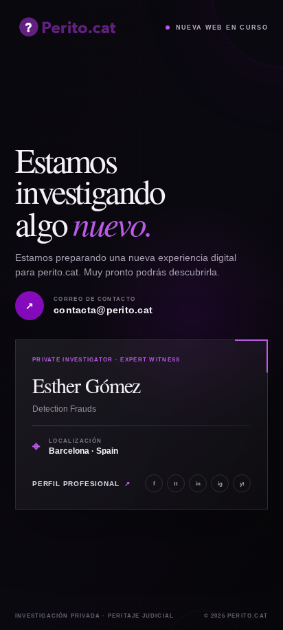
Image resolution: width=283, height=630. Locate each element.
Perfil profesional (81, 483)
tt (176, 484)
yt (242, 484)
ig (220, 484)
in (198, 484)
